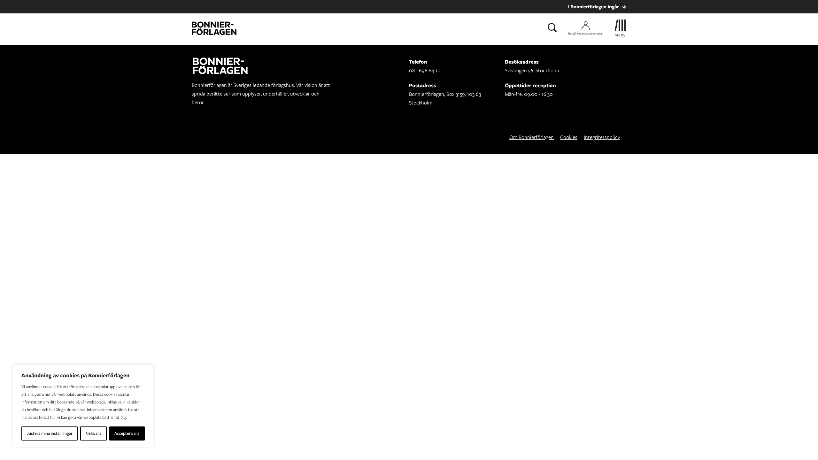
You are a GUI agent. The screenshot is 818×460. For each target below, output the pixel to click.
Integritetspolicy (602, 137)
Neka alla (93, 433)
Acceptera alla (126, 433)
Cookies (568, 137)
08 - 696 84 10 (425, 70)
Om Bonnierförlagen (531, 137)
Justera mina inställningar (50, 433)
